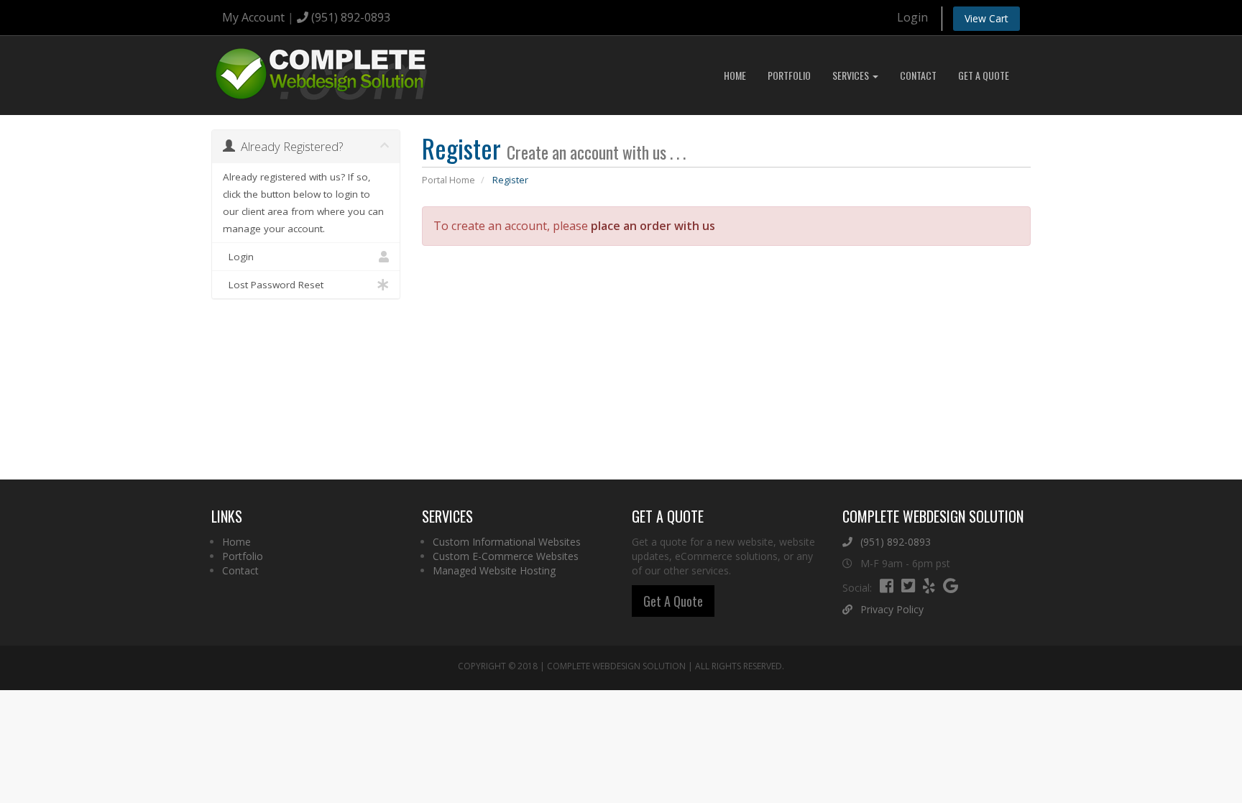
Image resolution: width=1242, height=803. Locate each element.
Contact (918, 75)
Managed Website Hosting (494, 570)
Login (912, 17)
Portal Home (448, 179)
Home (735, 75)
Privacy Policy (890, 609)
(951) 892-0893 (349, 17)
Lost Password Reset (273, 284)
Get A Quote (983, 75)
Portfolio (789, 75)
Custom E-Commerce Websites (506, 556)
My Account (253, 17)
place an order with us (653, 226)
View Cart (986, 18)
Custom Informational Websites (507, 542)
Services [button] (851, 75)
